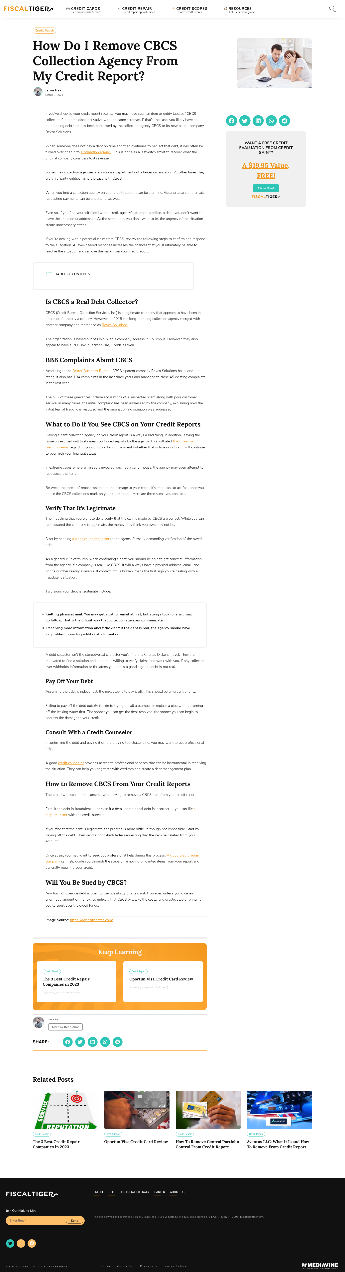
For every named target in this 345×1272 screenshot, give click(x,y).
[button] (68, 1042)
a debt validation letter (90, 538)
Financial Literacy (135, 1192)
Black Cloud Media (146, 1217)
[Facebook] (32, 1243)
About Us (177, 1192)
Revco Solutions (115, 324)
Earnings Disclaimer (175, 1266)
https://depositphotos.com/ (91, 920)
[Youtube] (21, 1243)
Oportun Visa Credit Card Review (161, 978)
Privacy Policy (148, 1266)
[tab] (332, 9)
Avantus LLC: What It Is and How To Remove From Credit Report (278, 1144)
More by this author (65, 1027)
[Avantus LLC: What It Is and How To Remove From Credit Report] (279, 1110)
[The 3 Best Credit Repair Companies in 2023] (65, 1110)
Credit (98, 1192)
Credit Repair (44, 30)
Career (159, 1192)
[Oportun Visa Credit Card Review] (137, 1110)
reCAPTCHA (15, 1226)
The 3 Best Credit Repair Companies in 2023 (66, 981)
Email (10, 1214)
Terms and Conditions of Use (116, 1266)
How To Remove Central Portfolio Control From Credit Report (207, 1144)
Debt (112, 1192)
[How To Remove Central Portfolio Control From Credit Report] (208, 1110)
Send (74, 1221)
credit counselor (71, 763)
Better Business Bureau (91, 370)
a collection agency (96, 152)
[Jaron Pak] (38, 91)
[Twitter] (10, 1243)
